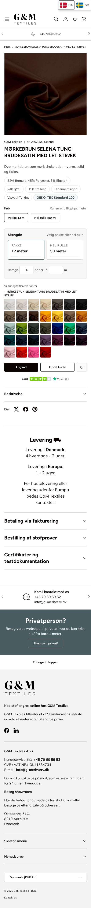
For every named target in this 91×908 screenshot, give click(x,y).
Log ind (21, 367)
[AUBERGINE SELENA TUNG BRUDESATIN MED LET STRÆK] (69, 340)
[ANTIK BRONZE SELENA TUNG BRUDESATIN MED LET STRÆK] (69, 316)
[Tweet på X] (16, 409)
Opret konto (57, 367)
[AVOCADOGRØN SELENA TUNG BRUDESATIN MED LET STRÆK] (21, 328)
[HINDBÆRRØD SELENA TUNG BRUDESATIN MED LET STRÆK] (33, 352)
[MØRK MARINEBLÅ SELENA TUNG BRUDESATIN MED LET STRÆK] (33, 340)
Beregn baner (25, 270)
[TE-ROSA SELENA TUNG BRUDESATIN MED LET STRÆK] (9, 352)
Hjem (7, 46)
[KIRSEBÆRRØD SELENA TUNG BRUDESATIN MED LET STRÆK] (45, 352)
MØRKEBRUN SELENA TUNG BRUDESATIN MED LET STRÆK (50, 46)
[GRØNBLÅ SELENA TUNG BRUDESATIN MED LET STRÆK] (69, 328)
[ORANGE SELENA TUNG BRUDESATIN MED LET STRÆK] (81, 316)
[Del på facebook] (25, 409)
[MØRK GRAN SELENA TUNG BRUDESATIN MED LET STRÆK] (33, 328)
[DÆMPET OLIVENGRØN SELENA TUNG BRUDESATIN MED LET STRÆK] (45, 328)
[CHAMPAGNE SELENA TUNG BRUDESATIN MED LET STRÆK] (45, 304)
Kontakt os (10, 897)
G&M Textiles (13, 142)
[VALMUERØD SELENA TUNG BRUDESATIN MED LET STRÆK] (21, 352)
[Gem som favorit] (82, 367)
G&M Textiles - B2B (25, 890)
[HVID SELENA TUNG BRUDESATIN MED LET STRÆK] (9, 304)
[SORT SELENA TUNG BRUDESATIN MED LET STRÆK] (81, 304)
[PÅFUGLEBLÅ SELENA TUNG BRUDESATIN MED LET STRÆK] (57, 328)
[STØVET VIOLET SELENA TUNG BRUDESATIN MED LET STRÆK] (45, 340)
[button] (84, 19)
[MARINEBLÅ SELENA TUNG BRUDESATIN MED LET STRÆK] (21, 340)
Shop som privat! (45, 643)
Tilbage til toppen (45, 662)
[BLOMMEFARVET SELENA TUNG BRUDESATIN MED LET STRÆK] (57, 340)
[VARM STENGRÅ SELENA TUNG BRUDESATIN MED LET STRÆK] (57, 304)
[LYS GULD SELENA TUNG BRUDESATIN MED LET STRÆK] (57, 316)
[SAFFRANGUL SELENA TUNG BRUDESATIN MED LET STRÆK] (45, 316)
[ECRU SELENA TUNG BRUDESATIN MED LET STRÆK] (33, 304)
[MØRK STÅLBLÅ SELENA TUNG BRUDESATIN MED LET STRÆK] (81, 328)
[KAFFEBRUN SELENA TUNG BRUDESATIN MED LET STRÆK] (21, 316)
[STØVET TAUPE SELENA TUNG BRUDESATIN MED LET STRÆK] (9, 316)
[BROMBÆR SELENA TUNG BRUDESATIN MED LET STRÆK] (81, 340)
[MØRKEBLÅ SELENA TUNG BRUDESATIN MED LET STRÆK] (9, 340)
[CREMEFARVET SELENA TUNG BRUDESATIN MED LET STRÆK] (21, 304)
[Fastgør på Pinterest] (35, 409)
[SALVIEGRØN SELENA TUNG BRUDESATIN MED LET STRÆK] (9, 328)
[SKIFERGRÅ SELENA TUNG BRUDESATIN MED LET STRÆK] (69, 304)
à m (56, 270)
